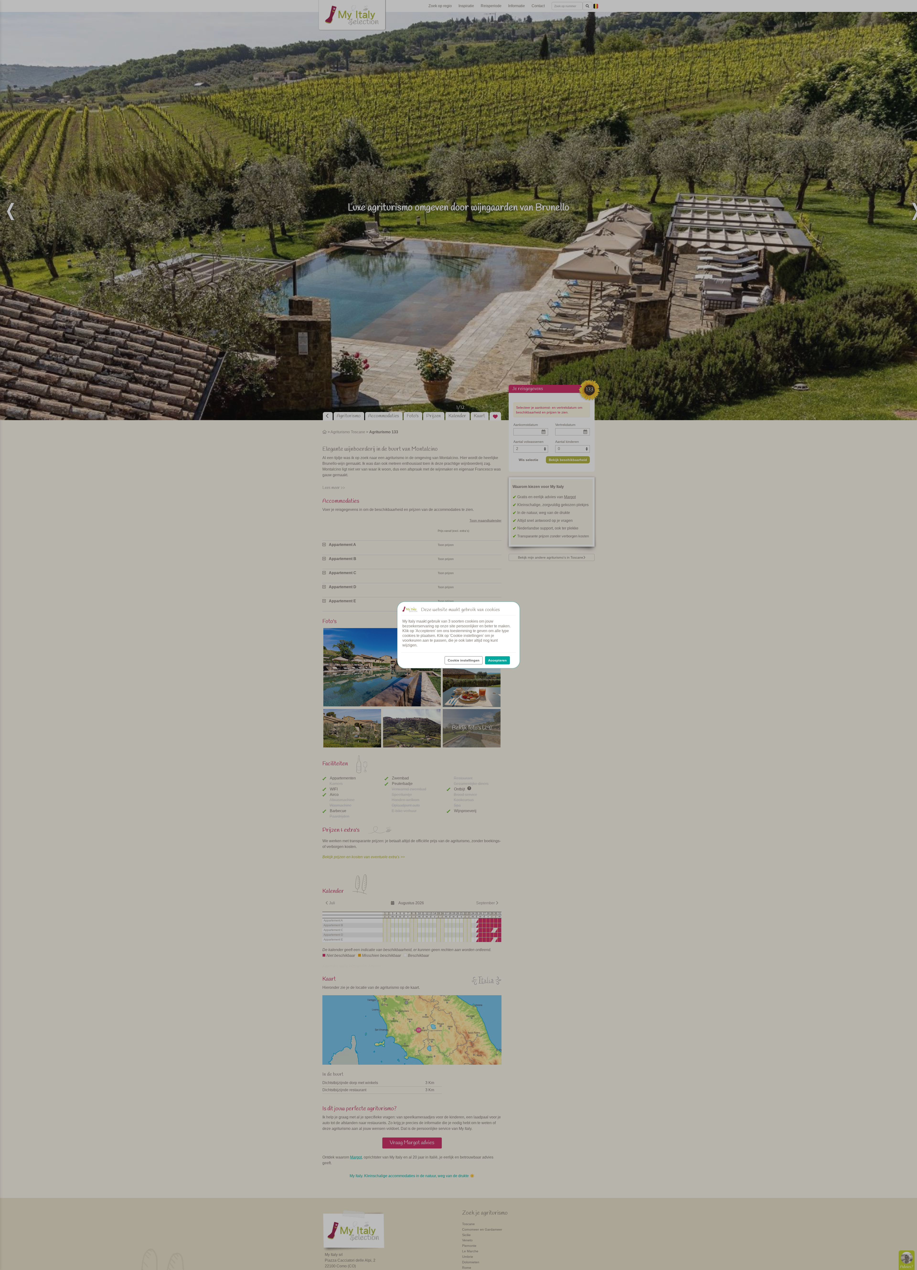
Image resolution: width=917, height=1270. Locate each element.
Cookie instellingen (464, 660)
